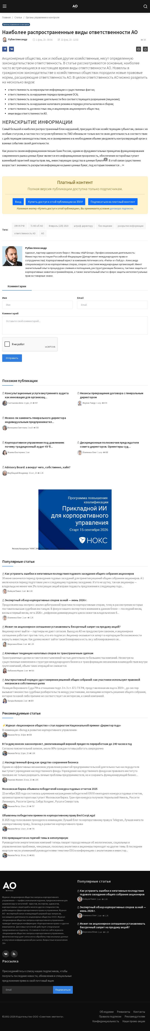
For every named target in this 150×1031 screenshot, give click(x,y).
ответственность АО (24, 233)
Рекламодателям (135, 1016)
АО (42, 233)
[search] (145, 6)
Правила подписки (110, 1016)
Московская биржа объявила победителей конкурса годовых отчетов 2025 (50, 789)
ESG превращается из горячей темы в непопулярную (35, 838)
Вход (18, 201)
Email (80, 297)
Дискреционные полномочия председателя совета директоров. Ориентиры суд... (109, 444)
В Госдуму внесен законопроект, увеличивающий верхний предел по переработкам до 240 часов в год (67, 744)
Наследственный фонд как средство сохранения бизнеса (41, 762)
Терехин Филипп (15, 779)
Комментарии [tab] (17, 286)
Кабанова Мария (15, 670)
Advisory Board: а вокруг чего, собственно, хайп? (37, 467)
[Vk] (5, 954)
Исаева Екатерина (16, 452)
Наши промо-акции (133, 1021)
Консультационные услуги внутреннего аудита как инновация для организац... (37, 395)
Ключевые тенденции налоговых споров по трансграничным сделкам (49, 653)
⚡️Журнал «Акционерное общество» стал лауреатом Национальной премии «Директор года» (61, 725)
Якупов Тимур (89, 403)
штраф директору (83, 225)
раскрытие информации (130, 225)
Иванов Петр (13, 734)
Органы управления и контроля (42, 17)
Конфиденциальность (105, 1021)
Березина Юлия (14, 644)
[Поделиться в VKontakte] (11, 49)
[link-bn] (75, 519)
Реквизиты (123, 1011)
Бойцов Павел (14, 591)
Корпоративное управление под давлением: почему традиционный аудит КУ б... (35, 444)
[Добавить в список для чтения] (145, 49)
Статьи (18, 17)
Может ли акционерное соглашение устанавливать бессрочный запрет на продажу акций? (63, 626)
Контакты (139, 1011)
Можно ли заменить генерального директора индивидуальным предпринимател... (35, 420)
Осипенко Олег (89, 452)
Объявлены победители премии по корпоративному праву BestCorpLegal (48, 815)
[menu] (4, 6)
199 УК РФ (19, 225)
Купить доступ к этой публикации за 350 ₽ (55, 201)
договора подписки (121, 208)
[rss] (14, 954)
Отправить (12, 358)
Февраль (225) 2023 (58, 225)
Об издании (107, 1011)
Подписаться (62, 989)
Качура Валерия (15, 700)
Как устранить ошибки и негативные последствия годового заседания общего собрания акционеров (69, 573)
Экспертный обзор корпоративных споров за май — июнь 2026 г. (46, 600)
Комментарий (10, 313)
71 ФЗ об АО (36, 225)
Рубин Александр (36, 248)
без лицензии (105, 225)
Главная (6, 17)
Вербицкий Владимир (17, 473)
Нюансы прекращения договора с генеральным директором (111, 395)
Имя (4, 297)
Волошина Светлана (17, 427)
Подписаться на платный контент (113, 201)
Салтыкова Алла (15, 403)
